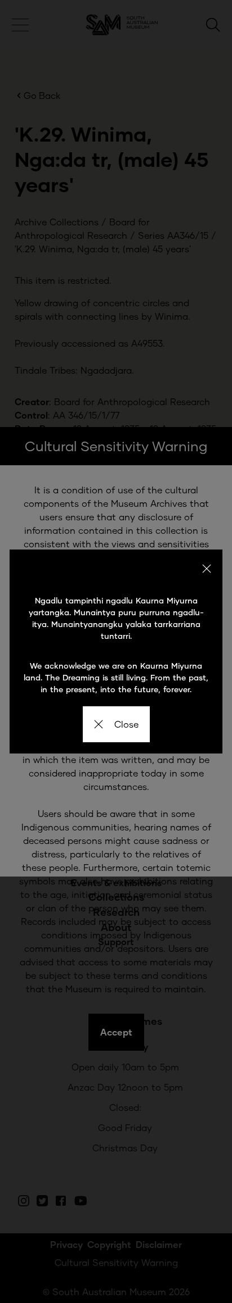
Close (126, 724)
